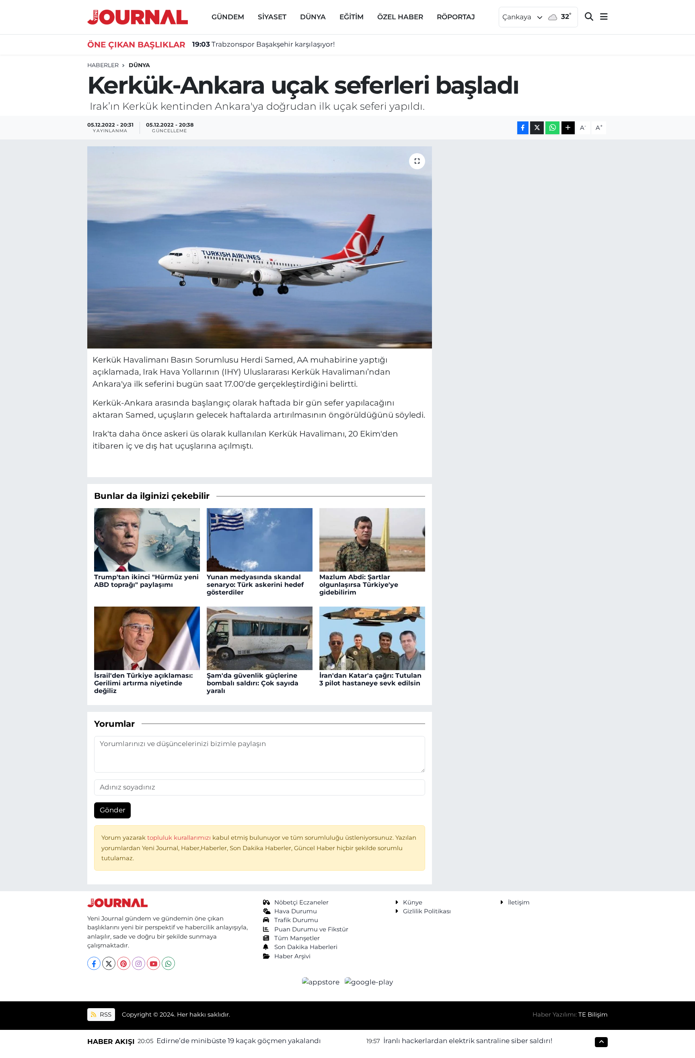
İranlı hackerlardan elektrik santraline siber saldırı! (467, 1041)
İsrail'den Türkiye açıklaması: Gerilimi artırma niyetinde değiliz (143, 683)
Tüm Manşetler (297, 938)
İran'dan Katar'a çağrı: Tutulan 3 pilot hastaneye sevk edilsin (370, 679)
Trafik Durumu (296, 920)
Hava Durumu (295, 911)
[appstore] (321, 982)
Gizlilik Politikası (427, 911)
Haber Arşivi (292, 956)
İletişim (519, 902)
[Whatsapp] (168, 963)
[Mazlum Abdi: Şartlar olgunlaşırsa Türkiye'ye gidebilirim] (372, 539)
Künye (412, 902)
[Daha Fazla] (568, 128)
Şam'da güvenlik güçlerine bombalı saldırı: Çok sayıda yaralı (252, 683)
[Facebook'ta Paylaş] (522, 128)
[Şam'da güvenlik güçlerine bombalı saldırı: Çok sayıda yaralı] (260, 638)
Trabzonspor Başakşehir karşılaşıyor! (263, 44)
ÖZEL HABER (400, 17)
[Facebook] (94, 963)
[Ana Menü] (600, 17)
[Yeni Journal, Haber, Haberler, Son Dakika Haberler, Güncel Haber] (137, 16)
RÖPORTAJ (456, 17)
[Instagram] (138, 963)
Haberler (103, 65)
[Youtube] (153, 963)
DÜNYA (313, 17)
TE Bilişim (593, 1014)
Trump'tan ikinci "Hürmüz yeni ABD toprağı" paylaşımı (146, 580)
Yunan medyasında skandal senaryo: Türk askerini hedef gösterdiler (255, 584)
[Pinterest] (123, 963)
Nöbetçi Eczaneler (301, 902)
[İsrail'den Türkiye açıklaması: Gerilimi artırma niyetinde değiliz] (147, 638)
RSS (104, 1014)
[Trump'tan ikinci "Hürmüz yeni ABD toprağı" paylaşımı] (147, 539)
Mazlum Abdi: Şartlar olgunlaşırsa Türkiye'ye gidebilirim (358, 584)
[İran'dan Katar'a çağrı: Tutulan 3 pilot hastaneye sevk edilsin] (372, 638)
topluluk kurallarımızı (179, 837)
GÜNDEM (228, 17)
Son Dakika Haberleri (305, 947)
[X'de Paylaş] (537, 128)
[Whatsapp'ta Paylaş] (552, 128)
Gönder (112, 810)
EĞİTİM (351, 17)
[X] (108, 963)
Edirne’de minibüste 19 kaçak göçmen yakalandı (238, 1041)
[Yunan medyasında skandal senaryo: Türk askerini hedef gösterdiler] (260, 539)
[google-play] (369, 982)
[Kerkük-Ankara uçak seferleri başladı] (259, 247)
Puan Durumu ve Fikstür (311, 929)
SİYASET (272, 17)
